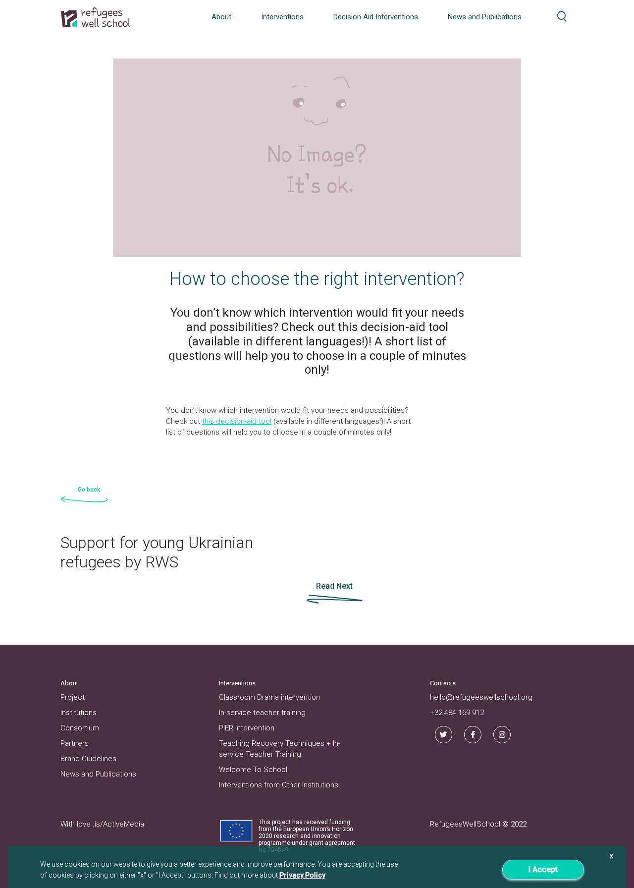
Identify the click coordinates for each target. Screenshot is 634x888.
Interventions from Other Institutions (278, 784)
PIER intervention (246, 727)
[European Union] (236, 830)
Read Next (334, 586)
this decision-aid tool (236, 421)
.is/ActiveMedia (118, 824)
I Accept (543, 869)
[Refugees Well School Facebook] (472, 734)
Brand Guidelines (88, 758)
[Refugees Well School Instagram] (502, 734)
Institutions (78, 712)
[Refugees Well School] (95, 17)
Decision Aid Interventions (375, 16)
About (221, 16)
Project (72, 697)
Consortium (79, 727)
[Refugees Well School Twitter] (443, 734)
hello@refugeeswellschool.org (481, 697)
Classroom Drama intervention (269, 697)
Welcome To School (253, 769)
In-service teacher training (262, 712)
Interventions (282, 16)
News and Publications (485, 16)
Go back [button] (89, 489)
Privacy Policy (302, 875)
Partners (74, 743)
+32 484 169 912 (457, 712)
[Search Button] (562, 16)
